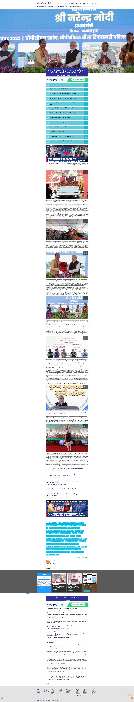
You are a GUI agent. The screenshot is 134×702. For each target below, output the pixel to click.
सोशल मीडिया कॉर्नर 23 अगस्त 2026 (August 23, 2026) (43, 588)
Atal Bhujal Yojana (49, 554)
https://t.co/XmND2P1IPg (55, 626)
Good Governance (53, 522)
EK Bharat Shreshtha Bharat (51, 530)
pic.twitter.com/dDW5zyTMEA (77, 662)
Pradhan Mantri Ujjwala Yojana (55, 549)
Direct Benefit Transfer (50, 552)
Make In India (77, 528)
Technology (78, 536)
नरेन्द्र (45, 3)
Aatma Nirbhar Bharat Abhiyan (67, 528)
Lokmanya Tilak (82, 541)
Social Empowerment (71, 525)
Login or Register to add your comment (81, 557)
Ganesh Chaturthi (49, 544)
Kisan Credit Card (60, 552)
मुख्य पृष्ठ (38, 6)
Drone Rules (72, 536)
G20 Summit (48, 541)
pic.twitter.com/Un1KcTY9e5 (56, 646)
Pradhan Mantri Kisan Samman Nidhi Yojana (71, 549)
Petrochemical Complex (50, 525)
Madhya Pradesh (69, 522)
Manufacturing (55, 536)
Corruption (57, 538)
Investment (74, 533)
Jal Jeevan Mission (80, 552)
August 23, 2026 (62, 618)
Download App (87, 590)
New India (48, 536)
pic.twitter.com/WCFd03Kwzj (52, 482)
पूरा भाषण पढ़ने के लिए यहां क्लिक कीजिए (52, 519)
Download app (3, 699)
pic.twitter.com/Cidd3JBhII (82, 654)
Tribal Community (75, 544)
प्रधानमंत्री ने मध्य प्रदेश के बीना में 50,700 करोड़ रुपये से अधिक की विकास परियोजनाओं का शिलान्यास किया (67, 71)
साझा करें (53, 564)
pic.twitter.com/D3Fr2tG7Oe (77, 468)
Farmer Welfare (63, 533)
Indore (58, 541)
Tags (47, 522)
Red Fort (85, 538)
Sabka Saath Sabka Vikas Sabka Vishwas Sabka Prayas (71, 538)
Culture (62, 541)
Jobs (47, 528)
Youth (64, 525)
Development (76, 522)
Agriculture (77, 530)
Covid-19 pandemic (66, 544)
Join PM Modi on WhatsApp (78, 79)
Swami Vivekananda (74, 541)
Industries (80, 533)
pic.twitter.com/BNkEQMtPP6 (52, 495)
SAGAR (81, 522)
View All (55, 589)
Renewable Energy (49, 538)
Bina (82, 530)
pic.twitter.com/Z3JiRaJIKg (71, 488)
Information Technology (64, 536)
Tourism (66, 541)
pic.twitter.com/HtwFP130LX (52, 616)
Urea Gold (73, 552)
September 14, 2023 (62, 470)
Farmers (69, 533)
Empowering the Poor (81, 525)
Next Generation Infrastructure (52, 533)
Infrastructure (61, 522)
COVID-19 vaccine (58, 544)
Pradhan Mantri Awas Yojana (51, 546)
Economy (56, 554)
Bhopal (53, 541)
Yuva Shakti (59, 525)
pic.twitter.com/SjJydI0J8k (52, 635)
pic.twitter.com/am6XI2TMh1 (62, 475)
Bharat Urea (67, 552)
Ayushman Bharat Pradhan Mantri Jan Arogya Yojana (69, 546)
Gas (46, 549)
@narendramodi (67, 654)
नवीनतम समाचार (43, 6)
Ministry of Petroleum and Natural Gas (66, 530)
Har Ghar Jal (83, 546)
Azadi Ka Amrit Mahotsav (54, 528)
